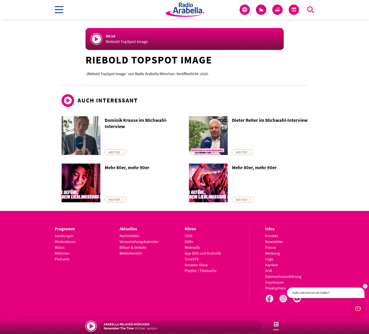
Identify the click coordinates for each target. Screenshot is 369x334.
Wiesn (59, 247)
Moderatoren (65, 241)
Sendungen (64, 235)
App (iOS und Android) (203, 253)
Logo (269, 259)
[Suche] (311, 10)
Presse (270, 247)
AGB (268, 270)
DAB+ (189, 241)
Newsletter (274, 241)
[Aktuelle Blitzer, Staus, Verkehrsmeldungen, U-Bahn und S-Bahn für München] (277, 10)
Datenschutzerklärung (283, 276)
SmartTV (192, 259)
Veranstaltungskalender (139, 241)
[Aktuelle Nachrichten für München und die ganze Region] (245, 10)
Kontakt (271, 235)
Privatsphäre (275, 288)
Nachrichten (129, 235)
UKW (188, 235)
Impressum (274, 282)
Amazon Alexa (196, 264)
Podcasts (62, 259)
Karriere (271, 264)
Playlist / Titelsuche (200, 270)
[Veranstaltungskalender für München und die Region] (294, 10)
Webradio (192, 247)
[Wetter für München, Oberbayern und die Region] (261, 10)
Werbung (272, 253)
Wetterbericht (131, 253)
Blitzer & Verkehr (133, 247)
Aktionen (62, 253)
